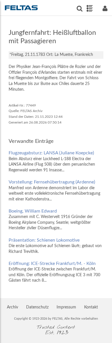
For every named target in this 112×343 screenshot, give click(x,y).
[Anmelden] (105, 8)
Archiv (12, 307)
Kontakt (91, 307)
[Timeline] (89, 8)
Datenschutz (37, 307)
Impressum (66, 307)
